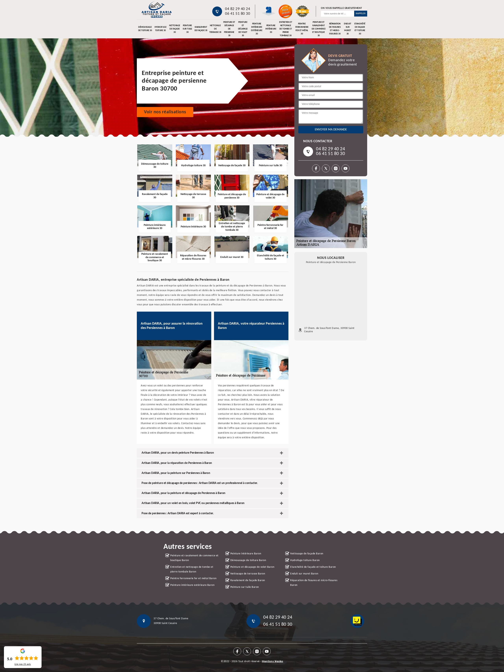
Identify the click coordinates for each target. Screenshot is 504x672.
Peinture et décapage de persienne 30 (229, 29)
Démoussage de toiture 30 (145, 29)
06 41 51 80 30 (237, 14)
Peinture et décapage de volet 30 (243, 29)
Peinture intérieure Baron (245, 553)
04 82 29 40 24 (237, 9)
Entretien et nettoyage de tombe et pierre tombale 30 (285, 29)
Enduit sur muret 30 (347, 29)
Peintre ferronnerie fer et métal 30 (302, 29)
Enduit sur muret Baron (304, 573)
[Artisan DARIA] (156, 9)
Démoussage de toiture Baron (248, 560)
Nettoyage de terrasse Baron (247, 573)
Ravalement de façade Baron (247, 580)
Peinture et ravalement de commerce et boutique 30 (319, 29)
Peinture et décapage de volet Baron (252, 567)
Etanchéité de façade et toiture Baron (313, 567)
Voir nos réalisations (165, 112)
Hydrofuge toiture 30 (161, 29)
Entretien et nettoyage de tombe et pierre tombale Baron (191, 569)
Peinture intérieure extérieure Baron (192, 585)
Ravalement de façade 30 (201, 29)
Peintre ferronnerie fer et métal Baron (193, 578)
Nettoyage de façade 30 (174, 28)
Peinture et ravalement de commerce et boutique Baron (194, 558)
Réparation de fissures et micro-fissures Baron (313, 583)
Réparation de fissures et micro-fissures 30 (335, 29)
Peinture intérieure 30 (270, 28)
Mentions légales (272, 661)
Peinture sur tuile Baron (244, 587)
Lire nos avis (23, 664)
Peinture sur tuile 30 (187, 28)
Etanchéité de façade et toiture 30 (359, 29)
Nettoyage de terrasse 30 (215, 28)
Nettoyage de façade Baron (306, 553)
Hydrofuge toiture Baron (305, 560)
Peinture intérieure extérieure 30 (256, 29)
